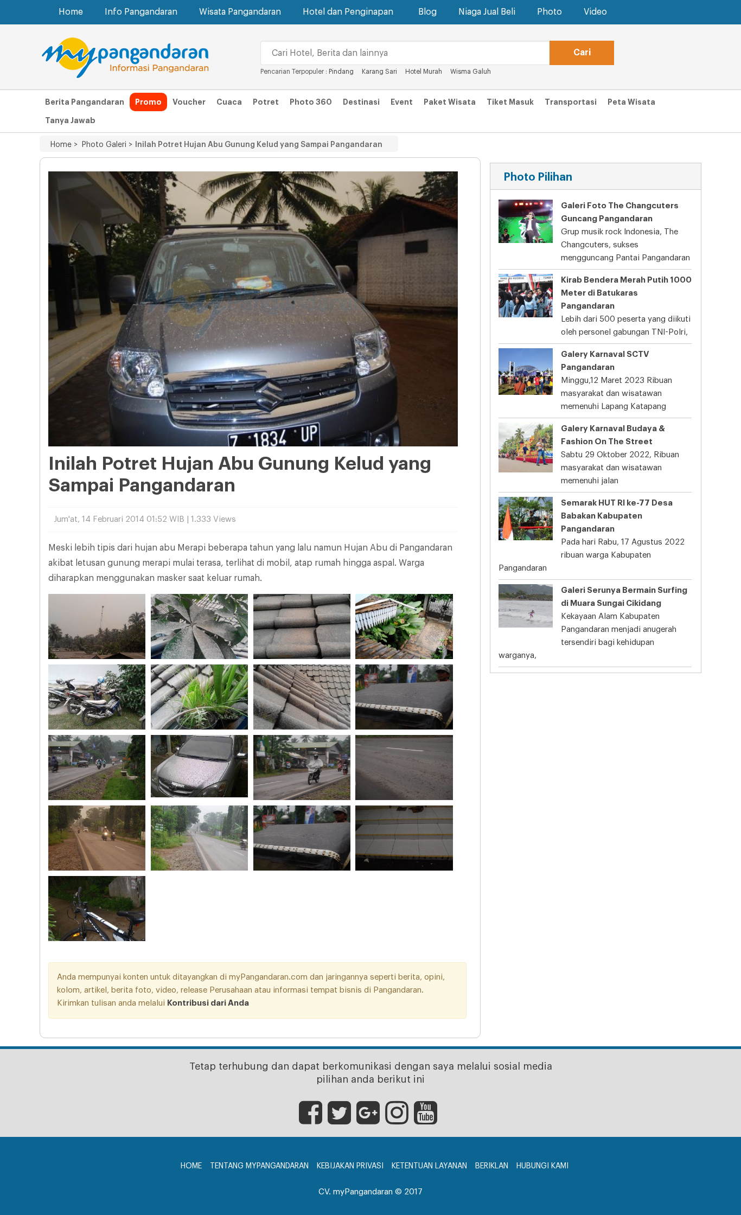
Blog (427, 12)
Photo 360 (311, 102)
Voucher (189, 102)
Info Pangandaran (141, 12)
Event (402, 102)
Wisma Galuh (470, 71)
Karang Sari (379, 71)
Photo (549, 12)
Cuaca (229, 102)
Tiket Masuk (510, 102)
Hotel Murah (424, 71)
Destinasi (361, 102)
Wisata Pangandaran (240, 12)
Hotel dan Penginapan (348, 12)
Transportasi (571, 102)
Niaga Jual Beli (486, 12)
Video (595, 12)
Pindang (341, 71)
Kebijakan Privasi (350, 1166)
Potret (266, 102)
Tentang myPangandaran (259, 1166)
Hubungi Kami (542, 1166)
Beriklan (491, 1166)
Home (71, 12)
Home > (64, 145)
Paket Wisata (450, 102)
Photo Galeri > (105, 145)
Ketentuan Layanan (429, 1166)
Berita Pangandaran (84, 102)
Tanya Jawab (70, 120)
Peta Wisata (631, 102)
